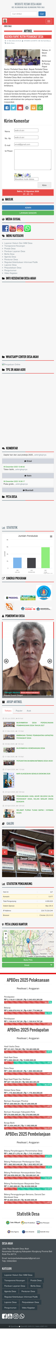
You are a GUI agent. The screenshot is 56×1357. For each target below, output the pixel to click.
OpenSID (50, 956)
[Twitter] (13, 107)
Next (51, 852)
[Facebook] (7, 107)
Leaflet (30, 956)
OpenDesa (14, 1326)
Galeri (9, 823)
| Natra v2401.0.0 (41, 1326)
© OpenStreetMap (40, 956)
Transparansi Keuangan (14, 245)
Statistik (11, 527)
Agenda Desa (10, 256)
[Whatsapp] (40, 107)
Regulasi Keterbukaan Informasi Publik (21, 262)
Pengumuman (10, 270)
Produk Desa (9, 248)
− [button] (6, 938)
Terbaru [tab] (8, 710)
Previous (4, 852)
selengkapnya (21, 462)
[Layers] (50, 934)
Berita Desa (10, 43)
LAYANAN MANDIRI (28, 213)
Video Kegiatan (10, 273)
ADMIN (28, 207)
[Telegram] (27, 107)
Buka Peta (28, 959)
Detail (26, 965)
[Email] (20, 107)
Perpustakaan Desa (12, 267)
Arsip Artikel (13, 702)
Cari (42, 13)
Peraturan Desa (11, 259)
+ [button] (6, 933)
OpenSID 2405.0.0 (27, 1326)
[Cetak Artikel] (34, 107)
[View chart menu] (51, 536)
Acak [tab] (29, 710)
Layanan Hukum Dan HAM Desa (18, 243)
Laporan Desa (10, 264)
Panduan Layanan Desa (14, 251)
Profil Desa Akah (28, 858)
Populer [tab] (19, 710)
